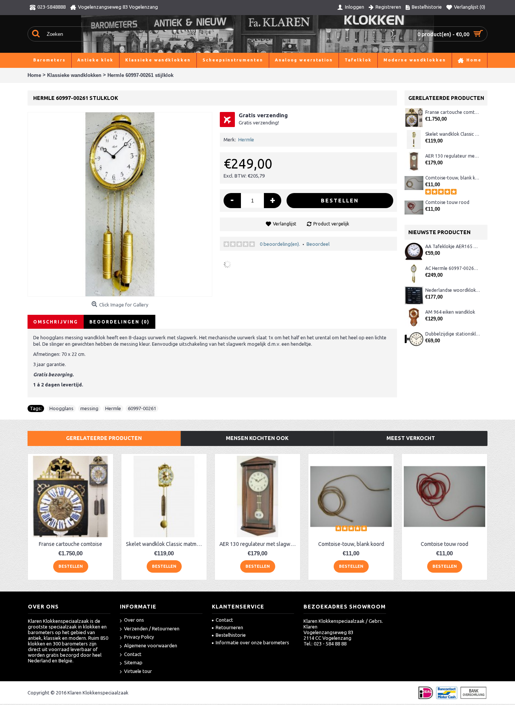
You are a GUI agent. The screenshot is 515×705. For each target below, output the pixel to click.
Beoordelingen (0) (119, 321)
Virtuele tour (138, 671)
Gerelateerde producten (104, 438)
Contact (132, 654)
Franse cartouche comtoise (452, 112)
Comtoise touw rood (447, 202)
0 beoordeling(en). (280, 244)
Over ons (134, 619)
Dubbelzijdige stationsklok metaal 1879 (452, 333)
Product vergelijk (331, 223)
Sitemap (133, 662)
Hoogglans (61, 408)
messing (89, 408)
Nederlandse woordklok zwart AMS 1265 (452, 290)
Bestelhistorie (231, 635)
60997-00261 (142, 408)
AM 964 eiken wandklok (450, 312)
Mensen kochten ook (257, 438)
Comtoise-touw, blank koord (452, 177)
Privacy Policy (139, 636)
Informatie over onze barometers (252, 642)
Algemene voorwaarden (150, 645)
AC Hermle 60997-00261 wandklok (452, 268)
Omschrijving (55, 321)
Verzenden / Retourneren (151, 628)
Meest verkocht (410, 438)
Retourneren (229, 627)
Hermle (246, 139)
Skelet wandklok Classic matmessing (452, 134)
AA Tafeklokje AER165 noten (452, 246)
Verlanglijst (284, 223)
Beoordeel (318, 244)
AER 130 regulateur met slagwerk (452, 155)
